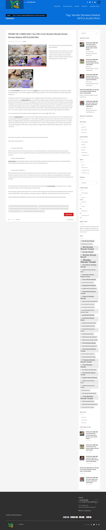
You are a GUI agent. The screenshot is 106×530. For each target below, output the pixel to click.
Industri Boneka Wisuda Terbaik (88, 304)
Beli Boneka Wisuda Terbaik (87, 248)
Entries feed (84, 167)
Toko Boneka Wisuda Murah (89, 393)
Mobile (83, 150)
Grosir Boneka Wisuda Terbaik (87, 282)
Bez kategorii (84, 142)
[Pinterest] (92, 2)
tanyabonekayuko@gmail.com (89, 502)
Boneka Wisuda (87, 252)
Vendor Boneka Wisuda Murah (89, 404)
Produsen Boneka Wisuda (88, 357)
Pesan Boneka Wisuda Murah (89, 346)
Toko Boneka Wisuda (86, 390)
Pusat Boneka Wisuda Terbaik (88, 374)
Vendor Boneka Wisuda (88, 401)
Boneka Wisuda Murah (88, 256)
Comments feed (85, 170)
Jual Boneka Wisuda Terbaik (89, 323)
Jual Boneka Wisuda (88, 315)
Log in (82, 165)
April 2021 (83, 127)
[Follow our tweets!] (94, 524)
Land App (83, 147)
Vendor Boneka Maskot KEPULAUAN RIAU (34, 211)
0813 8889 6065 (31, 2)
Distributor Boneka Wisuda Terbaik (87, 276)
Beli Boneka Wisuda (88, 241)
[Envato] (95, 2)
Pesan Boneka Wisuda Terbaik (88, 350)
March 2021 (84, 129)
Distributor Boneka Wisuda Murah (88, 270)
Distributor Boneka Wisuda (88, 266)
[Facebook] (87, 2)
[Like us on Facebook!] (91, 524)
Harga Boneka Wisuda (89, 285)
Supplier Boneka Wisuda (89, 378)
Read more (69, 214)
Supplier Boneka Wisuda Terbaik (87, 386)
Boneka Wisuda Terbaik (88, 261)
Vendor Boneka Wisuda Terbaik (88, 407)
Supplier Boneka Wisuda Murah (87, 381)
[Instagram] (99, 524)
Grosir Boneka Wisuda (15, 211)
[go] (97, 33)
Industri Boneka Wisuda (87, 297)
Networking (84, 152)
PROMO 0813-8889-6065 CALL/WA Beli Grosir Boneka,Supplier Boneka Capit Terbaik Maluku (89, 91)
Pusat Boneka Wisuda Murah (89, 370)
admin (24, 41)
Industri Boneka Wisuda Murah (89, 301)
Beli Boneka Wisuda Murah (87, 244)
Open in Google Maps (85, 510)
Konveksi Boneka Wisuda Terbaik (88, 330)
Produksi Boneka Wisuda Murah (88, 353)
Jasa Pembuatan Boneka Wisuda (88, 307)
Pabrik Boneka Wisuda (87, 334)
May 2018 (83, 132)
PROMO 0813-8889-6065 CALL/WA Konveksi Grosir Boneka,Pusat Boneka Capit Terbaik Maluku (92, 46)
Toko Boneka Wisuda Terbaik (87, 397)
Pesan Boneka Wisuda (89, 343)
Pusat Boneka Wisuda (86, 366)
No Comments (70, 219)
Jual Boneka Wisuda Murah (87, 319)
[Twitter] (90, 2)
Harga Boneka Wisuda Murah (89, 288)
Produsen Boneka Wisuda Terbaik (88, 361)
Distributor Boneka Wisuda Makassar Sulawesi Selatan (54, 208)
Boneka (18, 219)
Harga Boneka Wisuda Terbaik (88, 292)
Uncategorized (85, 155)
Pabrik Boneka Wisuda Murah (89, 337)
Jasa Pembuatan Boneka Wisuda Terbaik (87, 311)
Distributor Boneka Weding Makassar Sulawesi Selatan (24, 208)
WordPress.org (85, 173)
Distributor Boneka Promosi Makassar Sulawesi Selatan (54, 206)
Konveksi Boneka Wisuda (88, 326)
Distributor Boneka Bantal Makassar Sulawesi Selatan (23, 206)
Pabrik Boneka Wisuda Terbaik (89, 340)
